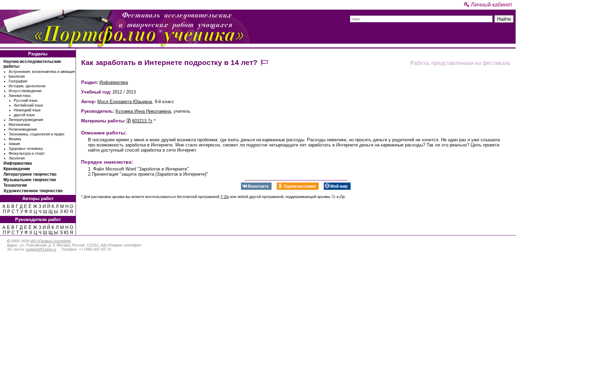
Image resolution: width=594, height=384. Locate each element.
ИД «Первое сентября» (51, 241)
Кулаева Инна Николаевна (143, 111)
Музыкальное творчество (29, 179)
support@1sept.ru (41, 249)
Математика (19, 124)
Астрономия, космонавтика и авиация (42, 71)
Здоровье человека (26, 148)
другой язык (24, 115)
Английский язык (28, 105)
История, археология (27, 86)
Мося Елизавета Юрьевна (124, 101)
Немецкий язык (27, 110)
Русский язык (25, 100)
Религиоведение (23, 129)
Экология (17, 158)
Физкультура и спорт (27, 153)
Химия (14, 144)
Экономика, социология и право (36, 134)
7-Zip (224, 197)
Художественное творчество (33, 190)
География (18, 81)
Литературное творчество (29, 174)
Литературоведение (26, 120)
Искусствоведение (25, 91)
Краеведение (16, 168)
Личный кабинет (491, 5)
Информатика (17, 163)
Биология (17, 76)
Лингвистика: (20, 96)
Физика (15, 139)
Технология (15, 185)
